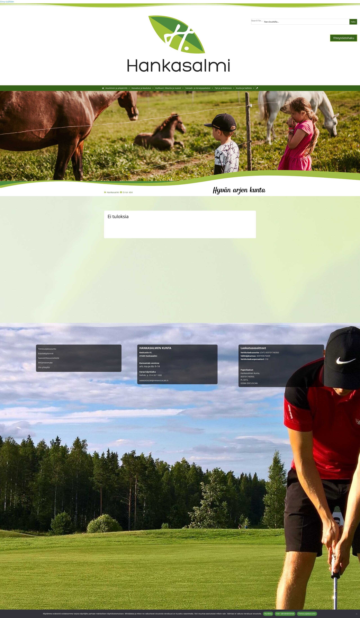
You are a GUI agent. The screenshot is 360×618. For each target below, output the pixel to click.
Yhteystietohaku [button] (343, 38)
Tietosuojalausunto (307, 614)
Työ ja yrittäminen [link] (223, 88)
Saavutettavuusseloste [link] (48, 358)
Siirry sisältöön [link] (7, 1)
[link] (179, 81)
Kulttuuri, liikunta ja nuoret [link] (168, 88)
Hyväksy (268, 614)
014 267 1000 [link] (155, 375)
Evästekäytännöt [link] (45, 353)
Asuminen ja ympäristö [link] (116, 88)
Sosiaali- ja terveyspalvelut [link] (197, 88)
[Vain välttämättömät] (356, 613)
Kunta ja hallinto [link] (244, 88)
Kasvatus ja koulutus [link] (141, 88)
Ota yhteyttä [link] (44, 367)
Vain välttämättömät (285, 614)
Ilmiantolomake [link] (45, 363)
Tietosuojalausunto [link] (47, 349)
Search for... (257, 20)
